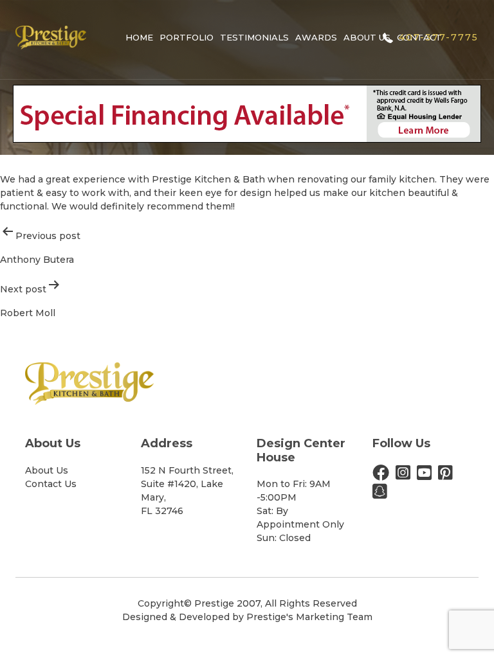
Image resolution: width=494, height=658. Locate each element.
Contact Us (51, 484)
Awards (316, 37)
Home (139, 37)
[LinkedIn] (379, 494)
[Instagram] (403, 475)
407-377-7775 (439, 37)
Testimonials (254, 37)
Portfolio (187, 37)
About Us (366, 37)
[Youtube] (424, 475)
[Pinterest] (445, 475)
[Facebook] (380, 475)
